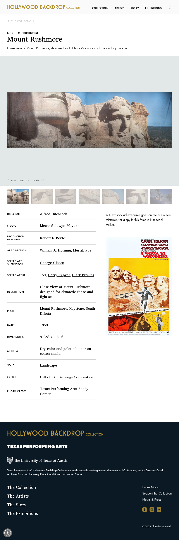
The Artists (18, 496)
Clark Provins (83, 275)
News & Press (151, 499)
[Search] (170, 6)
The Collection (22, 21)
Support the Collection (157, 493)
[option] (89, 125)
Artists (119, 8)
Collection (100, 8)
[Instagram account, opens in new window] (152, 509)
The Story (16, 504)
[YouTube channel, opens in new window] (159, 509)
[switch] (7, 532)
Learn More (150, 487)
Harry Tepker (59, 275)
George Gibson (52, 263)
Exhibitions (153, 8)
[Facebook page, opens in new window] (144, 509)
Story (135, 8)
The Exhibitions (22, 513)
